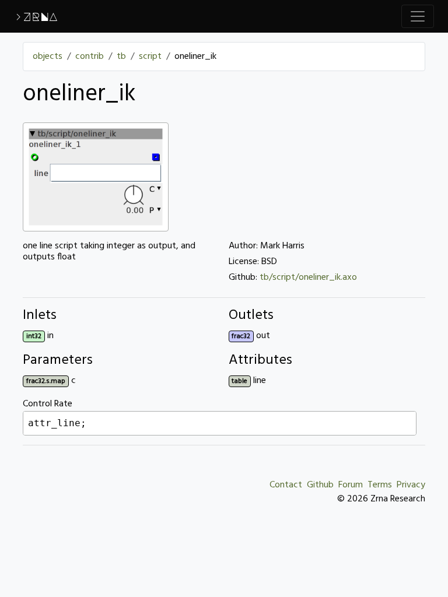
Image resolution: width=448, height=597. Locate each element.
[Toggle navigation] (417, 16)
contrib (89, 57)
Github (320, 485)
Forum (350, 485)
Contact (286, 485)
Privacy (411, 485)
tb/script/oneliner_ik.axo (308, 277)
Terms (380, 485)
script (150, 57)
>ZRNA (36, 16)
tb (121, 57)
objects (47, 57)
